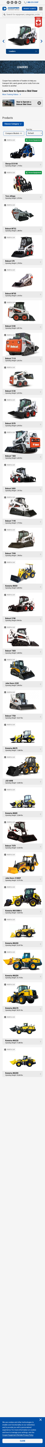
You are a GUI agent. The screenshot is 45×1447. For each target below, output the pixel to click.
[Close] (40, 1420)
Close (22, 1441)
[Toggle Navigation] (41, 8)
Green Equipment (34, 140)
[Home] (10, 8)
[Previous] (3, 41)
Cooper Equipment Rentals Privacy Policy (17, 1435)
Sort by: (29, 129)
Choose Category (11, 124)
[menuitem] (29, 8)
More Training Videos (10, 94)
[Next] (41, 41)
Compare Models (12, 133)
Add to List (11, 140)
